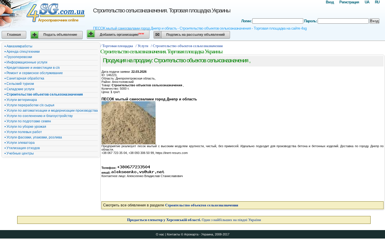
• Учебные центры (19, 153)
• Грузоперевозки (18, 57)
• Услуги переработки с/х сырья (29, 105)
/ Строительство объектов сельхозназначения (187, 46)
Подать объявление (60, 35)
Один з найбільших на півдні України (194, 220)
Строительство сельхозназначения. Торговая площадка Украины (161, 10)
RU (377, 2)
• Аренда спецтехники (22, 52)
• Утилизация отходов (22, 148)
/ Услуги (142, 46)
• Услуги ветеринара (21, 100)
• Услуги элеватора (20, 143)
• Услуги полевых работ (23, 132)
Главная (14, 35)
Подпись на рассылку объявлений (195, 35)
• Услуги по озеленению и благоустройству (39, 116)
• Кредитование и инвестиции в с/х (32, 68)
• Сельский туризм (19, 84)
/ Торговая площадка (116, 46)
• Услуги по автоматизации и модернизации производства (51, 111)
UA (367, 2)
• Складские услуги (19, 89)
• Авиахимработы (18, 46)
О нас (160, 234)
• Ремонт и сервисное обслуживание (34, 73)
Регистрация (349, 2)
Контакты (173, 234)
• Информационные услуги (26, 62)
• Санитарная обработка (24, 78)
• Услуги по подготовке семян (28, 121)
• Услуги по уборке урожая (25, 127)
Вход (330, 2)
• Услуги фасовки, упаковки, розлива (33, 137)
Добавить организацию (122, 34)
